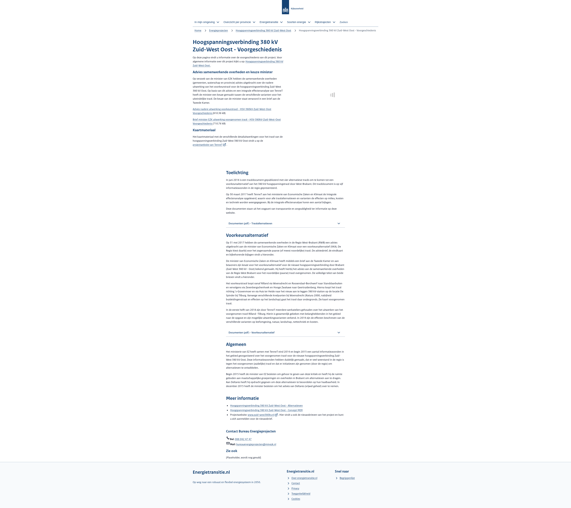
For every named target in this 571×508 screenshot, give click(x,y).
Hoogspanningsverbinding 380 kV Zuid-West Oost (263, 30)
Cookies (295, 498)
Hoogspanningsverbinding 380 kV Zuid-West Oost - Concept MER (266, 410)
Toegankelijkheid (300, 493)
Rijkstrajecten (323, 22)
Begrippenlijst (347, 478)
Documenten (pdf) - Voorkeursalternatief (251, 332)
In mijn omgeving (204, 22)
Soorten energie (296, 22)
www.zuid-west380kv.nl (261, 414)
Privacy (295, 488)
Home (197, 30)
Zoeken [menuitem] (344, 22)
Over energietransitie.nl (304, 478)
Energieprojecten (218, 30)
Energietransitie (269, 22)
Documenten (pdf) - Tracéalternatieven (250, 223)
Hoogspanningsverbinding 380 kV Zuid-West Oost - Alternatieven (266, 405)
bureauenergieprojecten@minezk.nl (256, 444)
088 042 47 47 (243, 439)
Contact (295, 483)
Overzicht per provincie (237, 22)
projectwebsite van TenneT (207, 144)
